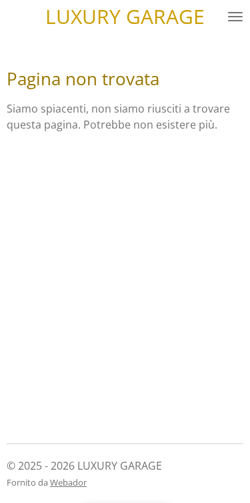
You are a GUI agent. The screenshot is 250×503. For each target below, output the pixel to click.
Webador (68, 482)
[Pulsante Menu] (235, 16)
